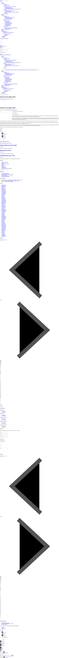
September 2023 (4, 193)
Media (2, 15)
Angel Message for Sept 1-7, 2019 (7, 155)
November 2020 (4, 210)
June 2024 (3, 187)
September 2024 (4, 186)
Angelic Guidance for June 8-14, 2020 (8, 145)
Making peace (7, 21)
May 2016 (3, 231)
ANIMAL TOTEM (4, 624)
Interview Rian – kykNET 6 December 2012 (11, 27)
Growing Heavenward (8, 25)
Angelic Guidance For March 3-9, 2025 (7, 175)
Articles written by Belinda (5, 29)
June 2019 (3, 220)
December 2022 (4, 200)
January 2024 (3, 190)
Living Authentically (8, 22)
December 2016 (4, 229)
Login (1, 47)
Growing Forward (7, 24)
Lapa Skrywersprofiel (8, 19)
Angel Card (3, 30)
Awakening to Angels (8, 7)
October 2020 (3, 211)
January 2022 (3, 206)
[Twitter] (2, 634)
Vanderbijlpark (2, 413)
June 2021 (3, 208)
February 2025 (4, 185)
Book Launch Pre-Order (5, 150)
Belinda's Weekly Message (5, 163)
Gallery (3, 14)
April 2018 (3, 222)
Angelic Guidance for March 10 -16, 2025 (7, 174)
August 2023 (3, 194)
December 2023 (4, 191)
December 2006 (4, 235)
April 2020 (3, 215)
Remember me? (3, 52)
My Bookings (5, 35)
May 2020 (3, 214)
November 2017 (4, 226)
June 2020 (3, 213)
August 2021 (3, 207)
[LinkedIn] (2, 635)
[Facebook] (2, 632)
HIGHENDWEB (16, 625)
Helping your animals (8, 11)
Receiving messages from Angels (9, 10)
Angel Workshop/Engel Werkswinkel (8, 32)
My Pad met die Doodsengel (9, 8)
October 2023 (3, 192)
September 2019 (4, 218)
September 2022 (4, 202)
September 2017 (4, 227)
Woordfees (6, 26)
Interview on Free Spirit (8, 28)
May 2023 (3, 196)
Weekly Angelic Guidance (5, 173)
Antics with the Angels (5, 162)
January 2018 (3, 224)
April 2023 (3, 197)
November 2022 (4, 201)
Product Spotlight (5, 13)
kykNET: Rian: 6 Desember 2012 (9, 17)
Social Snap (6, 652)
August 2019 (3, 219)
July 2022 (3, 204)
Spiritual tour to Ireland (8, 23)
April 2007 (3, 234)
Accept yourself (7, 20)
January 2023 (3, 199)
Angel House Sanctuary (3, 417)
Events (4, 33)
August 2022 (3, 203)
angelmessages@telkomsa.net (4, 38)
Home (2, 2)
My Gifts (4, 9)
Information (5, 4)
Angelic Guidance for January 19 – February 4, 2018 (11, 180)
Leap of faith (3, 165)
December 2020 (4, 209)
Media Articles (7, 16)
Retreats (6, 34)
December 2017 (4, 225)
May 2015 (3, 232)
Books (2, 164)
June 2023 (3, 195)
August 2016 (3, 230)
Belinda (3, 3)
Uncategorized (4, 167)
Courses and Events (4, 31)
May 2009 (3, 233)
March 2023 (3, 198)
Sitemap (3, 627)
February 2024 (4, 189)
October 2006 (3, 236)
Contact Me (3, 36)
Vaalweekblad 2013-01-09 (8, 18)
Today (1, 516)
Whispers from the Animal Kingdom (7, 168)
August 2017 (3, 228)
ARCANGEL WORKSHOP (9, 181)
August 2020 (3, 212)
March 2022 (3, 205)
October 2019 (3, 217)
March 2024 (3, 188)
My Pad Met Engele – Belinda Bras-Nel (10, 6)
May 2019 (3, 221)
